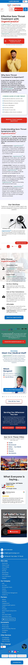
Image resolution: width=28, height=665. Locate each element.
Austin (11, 442)
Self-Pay (4, 570)
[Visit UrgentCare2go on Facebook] (9, 651)
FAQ (3, 583)
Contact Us (5, 594)
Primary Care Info (21, 242)
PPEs (3, 612)
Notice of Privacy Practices (9, 628)
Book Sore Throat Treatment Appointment (14, 120)
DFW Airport (5, 574)
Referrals (4, 601)
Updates (4, 578)
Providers (4, 609)
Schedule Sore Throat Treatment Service (15, 41)
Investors (4, 591)
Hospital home (5, 603)
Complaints (5, 630)
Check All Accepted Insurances (13, 341)
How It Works (5, 567)
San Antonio (12, 453)
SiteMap (4, 632)
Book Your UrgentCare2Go (14, 317)
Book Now (4, 655)
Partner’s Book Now (9, 619)
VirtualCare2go (5, 639)
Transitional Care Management (9, 592)
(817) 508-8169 (21, 427)
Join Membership (22, 655)
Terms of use (5, 625)
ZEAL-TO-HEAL (6, 641)
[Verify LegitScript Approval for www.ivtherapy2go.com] (24, 646)
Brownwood (12, 445)
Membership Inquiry (7, 587)
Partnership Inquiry (7, 616)
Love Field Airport (6, 576)
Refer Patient (12, 655)
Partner (4, 599)
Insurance (4, 569)
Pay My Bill (5, 563)
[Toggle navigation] (2, 9)
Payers (3, 607)
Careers (4, 589)
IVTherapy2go (5, 637)
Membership (5, 572)
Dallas (10, 447)
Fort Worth (17, 447)
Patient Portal (5, 565)
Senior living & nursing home (9, 610)
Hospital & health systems (8, 605)
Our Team (4, 585)
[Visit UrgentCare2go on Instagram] (15, 651)
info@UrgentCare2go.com (11, 553)
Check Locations (8, 427)
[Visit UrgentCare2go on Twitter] (12, 651)
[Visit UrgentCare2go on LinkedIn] (18, 651)
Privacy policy (5, 626)
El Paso (11, 449)
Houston (11, 451)
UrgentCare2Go (6, 24)
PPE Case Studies (6, 614)
